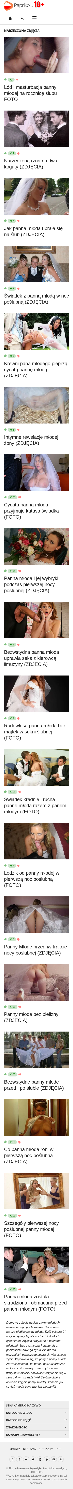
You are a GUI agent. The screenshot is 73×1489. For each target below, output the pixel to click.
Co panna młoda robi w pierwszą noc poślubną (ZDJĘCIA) (28, 1155)
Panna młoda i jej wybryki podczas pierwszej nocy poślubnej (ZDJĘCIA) (31, 584)
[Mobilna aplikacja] (12, 1459)
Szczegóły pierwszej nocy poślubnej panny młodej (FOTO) (31, 1229)
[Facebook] (19, 1459)
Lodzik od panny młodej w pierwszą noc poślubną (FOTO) (31, 879)
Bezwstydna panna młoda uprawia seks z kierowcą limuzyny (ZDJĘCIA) (31, 658)
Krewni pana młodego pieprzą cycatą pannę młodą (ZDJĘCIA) (35, 369)
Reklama (29, 1449)
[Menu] (34, 18)
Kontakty (46, 1449)
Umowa (15, 1449)
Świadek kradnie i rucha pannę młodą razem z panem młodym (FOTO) (35, 805)
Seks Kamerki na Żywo (23, 1405)
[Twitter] (33, 1459)
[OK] (40, 1459)
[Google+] (47, 1459)
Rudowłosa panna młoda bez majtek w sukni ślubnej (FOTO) (35, 732)
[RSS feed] (61, 1459)
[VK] (26, 1459)
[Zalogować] (10, 18)
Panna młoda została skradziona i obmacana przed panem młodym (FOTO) (35, 1303)
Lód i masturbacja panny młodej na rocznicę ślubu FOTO (30, 93)
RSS (58, 1449)
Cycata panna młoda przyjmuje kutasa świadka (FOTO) (31, 511)
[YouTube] (54, 1459)
